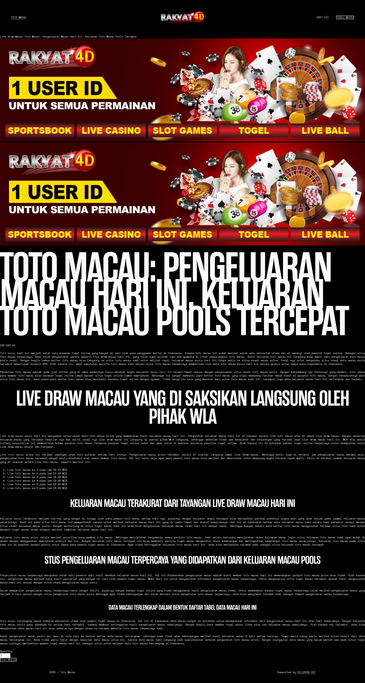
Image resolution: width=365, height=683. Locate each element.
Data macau (7, 621)
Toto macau (7, 353)
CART (323, 17)
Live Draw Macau (11, 36)
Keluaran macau (10, 518)
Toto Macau (18, 17)
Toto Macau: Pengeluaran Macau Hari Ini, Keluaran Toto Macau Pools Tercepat (80, 36)
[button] (8, 659)
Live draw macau (11, 436)
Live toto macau (12, 454)
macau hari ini (161, 372)
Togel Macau (345, 17)
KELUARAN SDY (306, 672)
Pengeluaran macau (13, 575)
